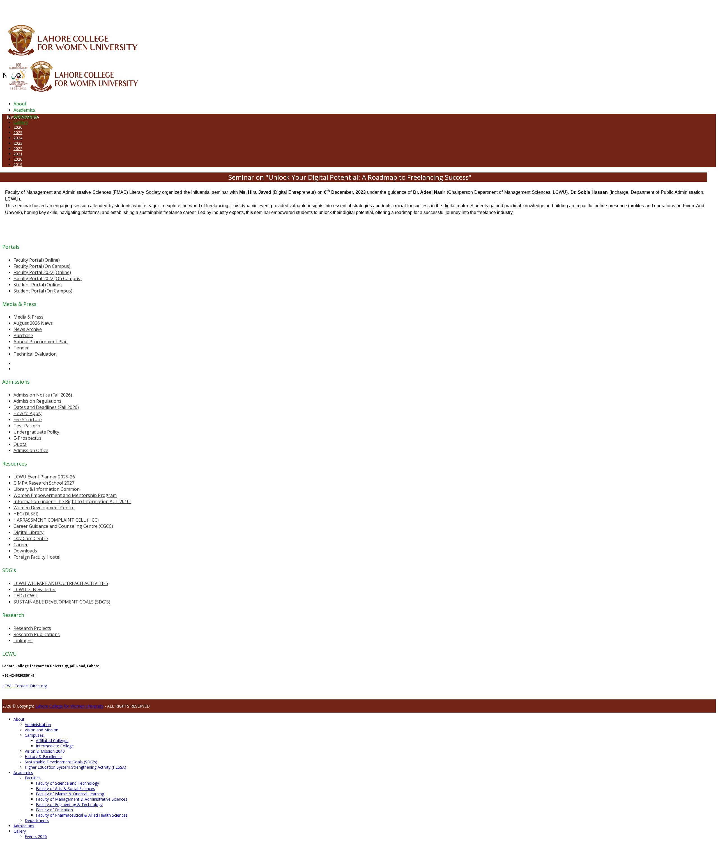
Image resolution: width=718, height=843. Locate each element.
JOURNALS (151, 9)
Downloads (25, 551)
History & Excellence (43, 756)
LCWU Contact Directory (24, 685)
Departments (37, 820)
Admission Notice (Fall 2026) (42, 395)
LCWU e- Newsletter (34, 589)
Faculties (33, 777)
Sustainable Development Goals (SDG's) (61, 761)
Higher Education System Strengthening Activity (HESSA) (75, 767)
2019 (17, 164)
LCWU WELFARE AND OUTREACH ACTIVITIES (60, 583)
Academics (24, 110)
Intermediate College (55, 745)
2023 (17, 143)
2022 (17, 148)
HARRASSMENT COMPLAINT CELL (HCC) (56, 520)
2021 (17, 153)
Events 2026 (36, 836)
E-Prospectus (27, 438)
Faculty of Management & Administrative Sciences (81, 799)
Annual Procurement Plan (40, 341)
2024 (17, 137)
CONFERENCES (50, 9)
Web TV (166, 9)
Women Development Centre (44, 508)
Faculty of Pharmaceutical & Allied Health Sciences (82, 815)
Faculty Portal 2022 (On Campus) (47, 278)
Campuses (34, 735)
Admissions (25, 116)
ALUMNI (19, 9)
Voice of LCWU (185, 9)
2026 (17, 127)
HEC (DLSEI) (25, 514)
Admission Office (30, 450)
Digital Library (28, 532)
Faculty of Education (54, 809)
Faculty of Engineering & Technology (69, 804)
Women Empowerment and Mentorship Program (65, 495)
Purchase (23, 335)
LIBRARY (136, 9)
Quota (20, 444)
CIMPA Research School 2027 (43, 483)
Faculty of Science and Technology (67, 783)
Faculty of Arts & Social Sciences (65, 788)
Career (20, 545)
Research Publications (36, 634)
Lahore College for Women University (69, 706)
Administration (38, 724)
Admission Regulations (37, 401)
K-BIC (113, 9)
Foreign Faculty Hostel (36, 557)
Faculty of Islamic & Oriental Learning (70, 793)
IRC (127, 9)
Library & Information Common (46, 489)
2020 (17, 159)
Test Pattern (26, 426)
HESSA (32, 9)
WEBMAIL (205, 9)
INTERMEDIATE (89, 9)
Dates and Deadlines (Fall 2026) (46, 407)
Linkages (23, 640)
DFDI (105, 9)
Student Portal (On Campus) (42, 291)
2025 (17, 132)
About (19, 104)
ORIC (66, 9)
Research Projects (32, 628)
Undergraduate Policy (36, 432)
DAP (121, 9)
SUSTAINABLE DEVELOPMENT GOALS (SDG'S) (61, 602)
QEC (73, 9)
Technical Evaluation (35, 354)
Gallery (20, 122)
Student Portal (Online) (37, 285)
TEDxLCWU (25, 596)
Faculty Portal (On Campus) (41, 266)
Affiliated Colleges (52, 740)
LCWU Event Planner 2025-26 (44, 477)
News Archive (27, 329)
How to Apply (27, 413)
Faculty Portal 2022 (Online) (42, 272)
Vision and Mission (41, 730)
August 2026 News (33, 323)
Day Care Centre (30, 538)
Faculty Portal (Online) (36, 260)
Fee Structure (27, 419)
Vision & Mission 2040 (45, 751)
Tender (21, 348)
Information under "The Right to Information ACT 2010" (72, 501)
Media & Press (28, 317)
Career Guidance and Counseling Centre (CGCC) (63, 526)
